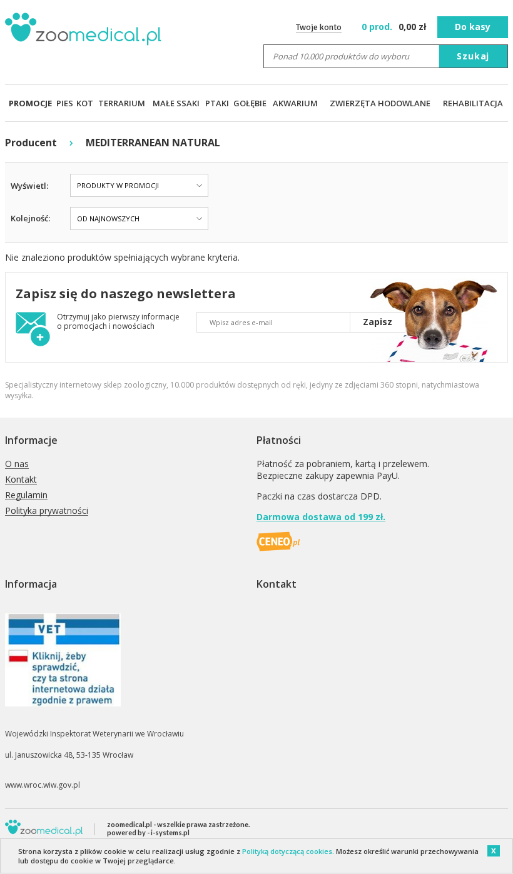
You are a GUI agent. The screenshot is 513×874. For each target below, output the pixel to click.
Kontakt (21, 480)
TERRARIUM (121, 103)
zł (395, 27)
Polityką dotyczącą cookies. (288, 851)
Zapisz (377, 322)
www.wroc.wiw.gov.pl (42, 785)
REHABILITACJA (473, 103)
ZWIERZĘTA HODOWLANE (380, 103)
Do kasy (472, 27)
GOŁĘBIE (250, 103)
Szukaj (473, 56)
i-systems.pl (170, 832)
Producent (31, 142)
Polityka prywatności (46, 511)
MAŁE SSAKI (176, 103)
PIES (64, 103)
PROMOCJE (30, 103)
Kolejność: (30, 218)
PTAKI (217, 103)
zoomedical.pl (129, 824)
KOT (84, 103)
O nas (17, 464)
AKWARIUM (295, 103)
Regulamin (26, 495)
